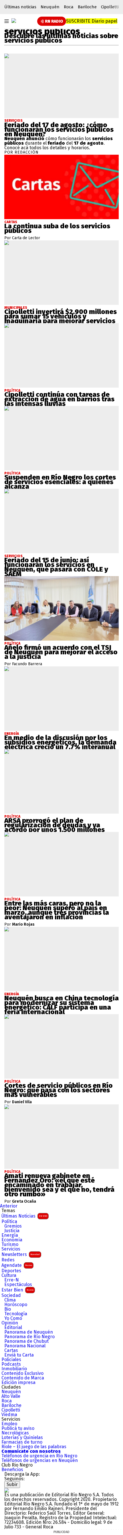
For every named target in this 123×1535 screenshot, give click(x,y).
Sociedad (11, 1295)
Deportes (11, 1271)
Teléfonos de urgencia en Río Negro (39, 1456)
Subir (12, 1484)
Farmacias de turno (21, 1442)
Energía (9, 1235)
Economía (11, 1240)
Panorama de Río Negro (29, 1336)
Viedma (9, 1414)
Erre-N (11, 1280)
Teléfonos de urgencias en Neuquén (39, 1460)
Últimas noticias (20, 6)
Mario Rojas (23, 924)
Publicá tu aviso (17, 1428)
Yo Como (13, 1318)
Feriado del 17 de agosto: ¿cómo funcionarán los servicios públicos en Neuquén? (59, 129)
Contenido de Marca (22, 1378)
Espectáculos (18, 1284)
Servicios (13, 120)
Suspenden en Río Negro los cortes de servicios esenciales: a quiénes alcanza (60, 481)
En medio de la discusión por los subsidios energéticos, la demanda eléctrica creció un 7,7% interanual (60, 742)
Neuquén (50, 6)
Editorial (13, 1327)
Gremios (13, 1226)
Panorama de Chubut (26, 1341)
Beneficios (12, 1469)
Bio (7, 1309)
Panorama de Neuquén (28, 1332)
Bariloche (87, 6)
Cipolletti (110, 6)
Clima (10, 1300)
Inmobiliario (14, 1369)
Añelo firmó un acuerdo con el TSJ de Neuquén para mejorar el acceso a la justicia (61, 652)
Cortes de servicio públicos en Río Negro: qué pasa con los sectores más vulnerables (58, 1090)
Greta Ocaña (24, 1201)
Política (9, 1221)
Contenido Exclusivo (22, 1373)
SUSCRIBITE (91, 21)
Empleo (9, 1424)
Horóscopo (15, 1304)
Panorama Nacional (24, 1346)
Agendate (16, 1265)
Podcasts (11, 1364)
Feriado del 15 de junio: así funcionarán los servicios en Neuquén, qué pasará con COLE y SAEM (56, 567)
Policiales (11, 1359)
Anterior (8, 1206)
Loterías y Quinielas (22, 1437)
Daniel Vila (22, 1102)
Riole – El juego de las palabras (33, 1446)
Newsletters (20, 1254)
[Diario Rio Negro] (6, 1490)
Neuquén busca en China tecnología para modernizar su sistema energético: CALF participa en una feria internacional (61, 1005)
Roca (69, 6)
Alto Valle (10, 1396)
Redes (8, 1260)
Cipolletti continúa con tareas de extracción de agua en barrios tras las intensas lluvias (59, 399)
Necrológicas (15, 1433)
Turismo (9, 1244)
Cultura (8, 1275)
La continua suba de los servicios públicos (57, 228)
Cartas (11, 1350)
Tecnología (15, 1314)
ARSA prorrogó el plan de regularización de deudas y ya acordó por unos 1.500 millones (54, 825)
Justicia (11, 1230)
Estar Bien (17, 1290)
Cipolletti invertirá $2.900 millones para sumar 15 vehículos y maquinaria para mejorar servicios (60, 316)
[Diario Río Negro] (13, 20)
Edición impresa (18, 1382)
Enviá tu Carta (19, 1355)
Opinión (9, 1323)
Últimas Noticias (24, 1216)
